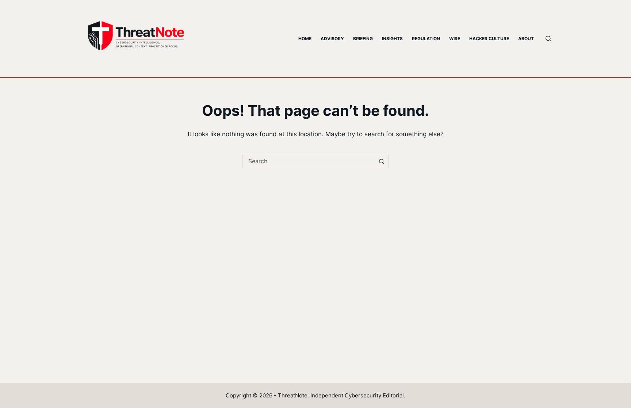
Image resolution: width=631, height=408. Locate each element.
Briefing (363, 38)
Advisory (332, 38)
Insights (392, 38)
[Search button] (381, 161)
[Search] (548, 38)
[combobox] (308, 161)
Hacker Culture (489, 38)
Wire (454, 38)
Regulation (426, 38)
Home (304, 38)
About (526, 38)
